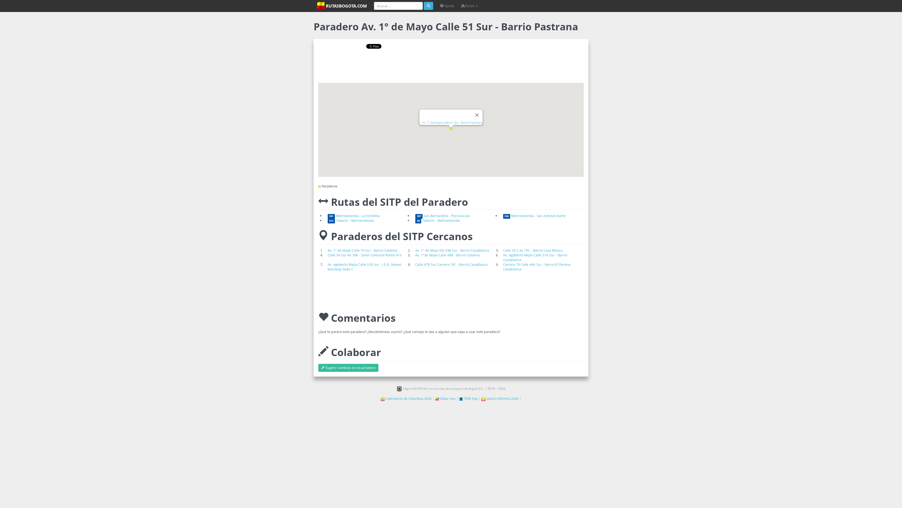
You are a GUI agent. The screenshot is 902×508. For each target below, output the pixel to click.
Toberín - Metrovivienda (351, 220)
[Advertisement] (451, 67)
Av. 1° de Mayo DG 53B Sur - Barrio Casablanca (452, 250)
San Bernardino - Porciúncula (443, 216)
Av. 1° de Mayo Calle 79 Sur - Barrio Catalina (362, 250)
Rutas (470, 6)
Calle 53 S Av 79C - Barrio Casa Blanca (533, 250)
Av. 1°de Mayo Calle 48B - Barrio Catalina (447, 255)
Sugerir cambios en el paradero (350, 367)
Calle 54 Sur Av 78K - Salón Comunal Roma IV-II (364, 255)
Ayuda (448, 6)
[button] (451, 128)
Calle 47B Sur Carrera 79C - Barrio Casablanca (451, 264)
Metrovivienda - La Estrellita (354, 216)
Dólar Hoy (447, 398)
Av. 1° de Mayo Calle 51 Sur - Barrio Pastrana (452, 123)
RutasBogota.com (346, 6)
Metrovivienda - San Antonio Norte (535, 216)
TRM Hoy (470, 398)
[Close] (477, 115)
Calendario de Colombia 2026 (408, 398)
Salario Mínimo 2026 (501, 398)
